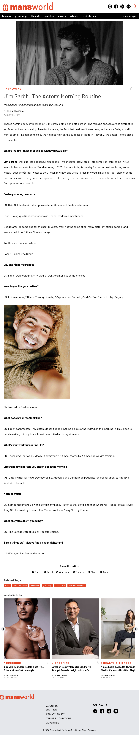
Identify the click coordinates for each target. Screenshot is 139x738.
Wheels (74, 16)
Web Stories (89, 16)
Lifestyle (35, 16)
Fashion (6, 16)
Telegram (80, 572)
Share (38, 572)
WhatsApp (64, 572)
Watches (49, 16)
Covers (62, 16)
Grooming (21, 16)
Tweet (50, 572)
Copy (105, 572)
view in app (129, 16)
